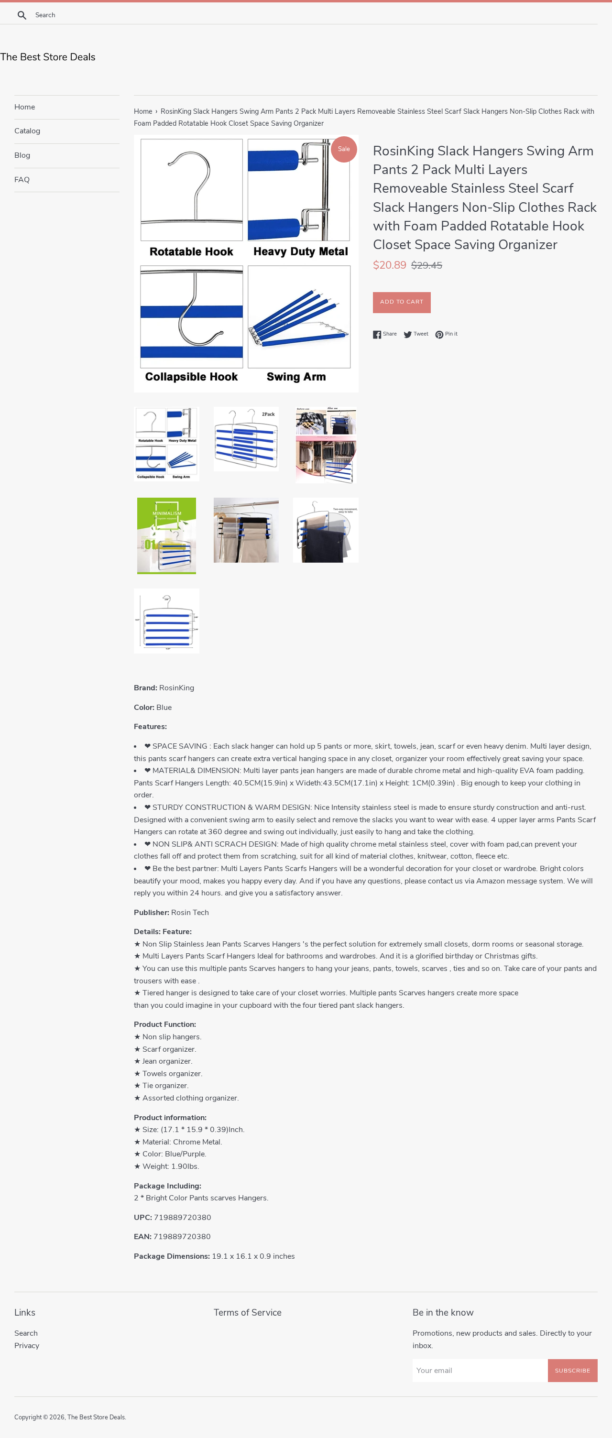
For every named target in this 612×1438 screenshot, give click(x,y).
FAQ (22, 179)
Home (24, 107)
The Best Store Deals (96, 1417)
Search (26, 1333)
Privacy (26, 1345)
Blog (22, 155)
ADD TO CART (402, 301)
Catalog (27, 131)
